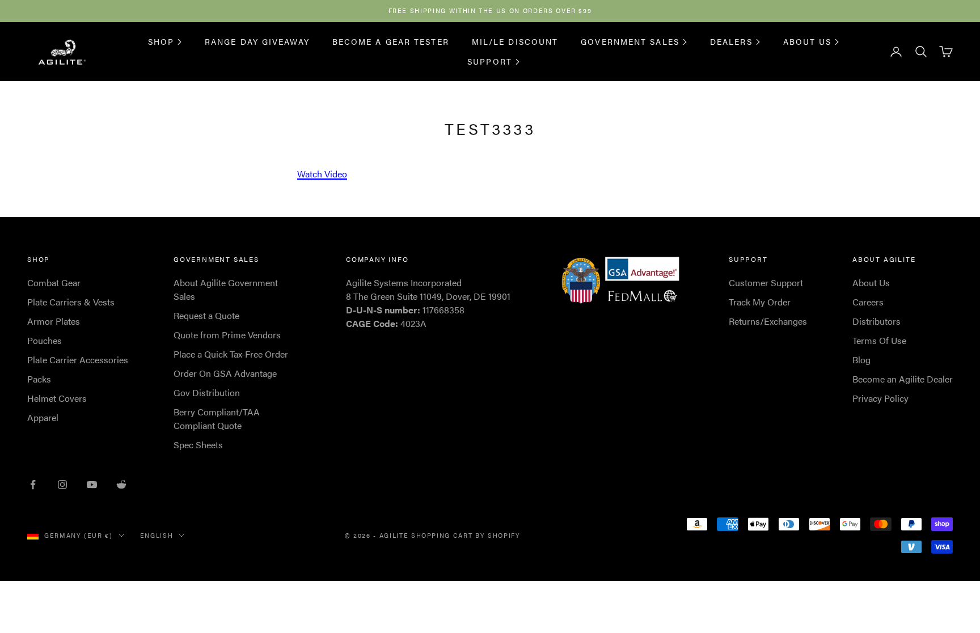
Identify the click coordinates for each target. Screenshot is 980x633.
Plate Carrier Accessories (77, 359)
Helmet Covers (57, 398)
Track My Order (760, 301)
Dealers (731, 41)
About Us (807, 41)
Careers (868, 301)
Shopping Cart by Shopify (466, 535)
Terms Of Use (879, 340)
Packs (39, 378)
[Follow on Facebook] (33, 484)
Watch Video (322, 173)
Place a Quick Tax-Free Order (231, 353)
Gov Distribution (207, 392)
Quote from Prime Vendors (227, 334)
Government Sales (630, 41)
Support (489, 61)
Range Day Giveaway (257, 41)
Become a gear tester (390, 41)
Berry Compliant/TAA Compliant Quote (217, 418)
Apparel (42, 417)
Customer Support (766, 282)
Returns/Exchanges (768, 321)
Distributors (876, 321)
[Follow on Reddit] (121, 484)
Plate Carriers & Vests (71, 301)
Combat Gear (54, 282)
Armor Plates (53, 321)
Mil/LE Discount (515, 41)
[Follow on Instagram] (62, 484)
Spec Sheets (198, 444)
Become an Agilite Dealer (902, 378)
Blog (861, 359)
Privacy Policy (880, 398)
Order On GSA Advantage (225, 373)
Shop (161, 41)
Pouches (44, 340)
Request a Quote (206, 315)
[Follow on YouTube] (92, 484)
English (157, 535)
